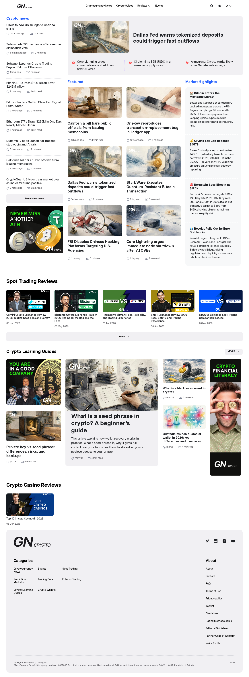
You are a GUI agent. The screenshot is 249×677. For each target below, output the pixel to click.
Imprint (210, 606)
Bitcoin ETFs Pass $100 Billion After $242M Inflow (30, 85)
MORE (231, 351)
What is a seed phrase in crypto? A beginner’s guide (105, 423)
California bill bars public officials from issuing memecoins (32, 162)
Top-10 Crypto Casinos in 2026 (24, 518)
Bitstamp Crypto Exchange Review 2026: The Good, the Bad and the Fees (76, 318)
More (122, 337)
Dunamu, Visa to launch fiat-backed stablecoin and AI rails (31, 142)
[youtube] (233, 541)
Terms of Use (213, 591)
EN (227, 6)
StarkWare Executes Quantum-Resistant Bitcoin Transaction (151, 187)
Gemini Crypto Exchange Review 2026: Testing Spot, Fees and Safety (28, 316)
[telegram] (207, 541)
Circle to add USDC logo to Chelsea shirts (30, 27)
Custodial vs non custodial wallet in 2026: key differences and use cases (182, 438)
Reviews (142, 6)
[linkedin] (215, 541)
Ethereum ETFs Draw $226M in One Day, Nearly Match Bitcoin (34, 123)
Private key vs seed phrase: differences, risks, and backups (30, 451)
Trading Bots (45, 579)
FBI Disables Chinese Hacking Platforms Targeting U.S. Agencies (94, 246)
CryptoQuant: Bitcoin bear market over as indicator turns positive (33, 181)
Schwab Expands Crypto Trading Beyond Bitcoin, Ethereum (29, 65)
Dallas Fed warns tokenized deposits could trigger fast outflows (178, 38)
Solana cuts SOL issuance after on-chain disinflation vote (34, 46)
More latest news (34, 198)
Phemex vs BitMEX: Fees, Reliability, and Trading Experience (124, 316)
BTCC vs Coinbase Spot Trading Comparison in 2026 (218, 316)
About (209, 569)
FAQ (208, 583)
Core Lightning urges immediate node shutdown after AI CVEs (95, 65)
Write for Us (213, 643)
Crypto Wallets (47, 590)
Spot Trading (69, 569)
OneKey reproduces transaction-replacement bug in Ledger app (153, 128)
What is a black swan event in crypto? (184, 390)
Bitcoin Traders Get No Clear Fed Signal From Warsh (33, 104)
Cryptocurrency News (99, 6)
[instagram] (224, 541)
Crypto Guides (124, 6)
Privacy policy (214, 598)
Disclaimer (212, 613)
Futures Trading (71, 579)
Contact (210, 576)
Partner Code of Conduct (220, 636)
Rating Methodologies (219, 621)
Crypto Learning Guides (31, 351)
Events (159, 6)
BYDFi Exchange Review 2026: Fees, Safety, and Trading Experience (169, 318)
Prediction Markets (20, 581)
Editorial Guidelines (217, 628)
